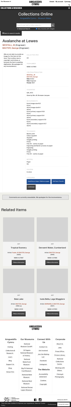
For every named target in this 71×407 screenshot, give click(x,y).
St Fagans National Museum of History (26, 352)
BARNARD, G (49, 304)
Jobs (59, 348)
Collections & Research (11, 8)
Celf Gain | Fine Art (58, 181)
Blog (10, 361)
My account (59, 1)
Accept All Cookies (64, 404)
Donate (52, 1)
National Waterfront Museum (27, 361)
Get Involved (43, 350)
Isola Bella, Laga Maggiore (52, 299)
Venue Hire (10, 372)
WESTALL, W (8, 45)
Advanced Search (24, 29)
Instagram (43, 364)
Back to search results (12, 33)
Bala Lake (18, 299)
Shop (10, 368)
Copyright (43, 384)
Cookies (43, 380)
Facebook (43, 361)
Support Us (10, 364)
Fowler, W (15, 252)
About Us (60, 344)
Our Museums (5, 1)
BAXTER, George (10, 48)
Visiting (10, 347)
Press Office (59, 351)
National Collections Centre (60, 361)
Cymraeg (67, 1)
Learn (10, 357)
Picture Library (59, 355)
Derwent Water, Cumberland (52, 247)
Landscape (31, 187)
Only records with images (46, 29)
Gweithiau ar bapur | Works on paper (38, 181)
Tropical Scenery (19, 247)
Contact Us (43, 347)
